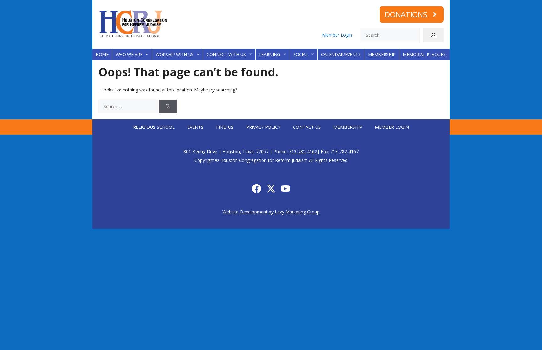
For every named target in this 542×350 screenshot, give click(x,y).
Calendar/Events (341, 54)
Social (300, 54)
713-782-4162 (303, 151)
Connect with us (226, 54)
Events (195, 127)
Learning (269, 54)
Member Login (337, 35)
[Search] (433, 35)
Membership (382, 54)
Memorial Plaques (424, 54)
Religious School (154, 127)
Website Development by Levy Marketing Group (271, 212)
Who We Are (129, 54)
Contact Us (307, 127)
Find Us (225, 127)
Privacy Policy (263, 127)
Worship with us (175, 54)
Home (102, 54)
